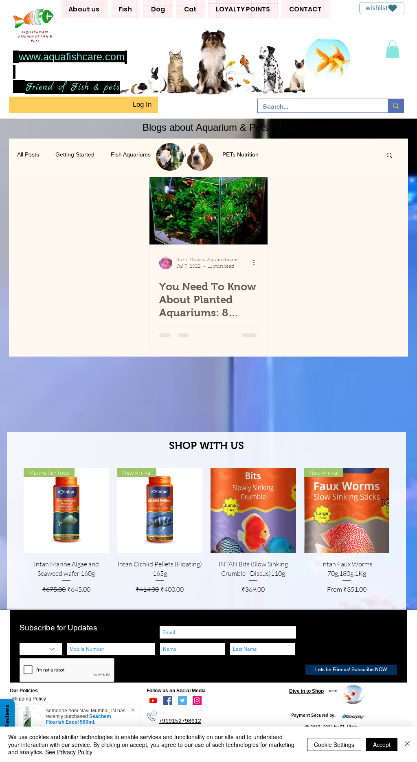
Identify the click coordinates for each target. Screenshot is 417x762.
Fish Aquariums (131, 154)
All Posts (28, 154)
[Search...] (396, 105)
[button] (84, 9)
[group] (206, 535)
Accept (382, 744)
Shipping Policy (28, 699)
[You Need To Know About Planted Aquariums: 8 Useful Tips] (208, 210)
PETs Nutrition (240, 154)
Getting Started (74, 154)
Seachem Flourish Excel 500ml (78, 719)
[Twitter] (182, 700)
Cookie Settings (334, 744)
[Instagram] (197, 700)
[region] (353, 694)
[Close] (407, 744)
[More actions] (256, 263)
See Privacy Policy (68, 752)
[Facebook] (167, 700)
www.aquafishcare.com (72, 56)
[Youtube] (153, 700)
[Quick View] (253, 510)
